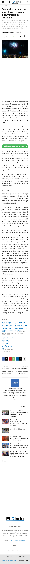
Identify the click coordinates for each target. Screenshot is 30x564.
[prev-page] (2, 460)
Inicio (3, 5)
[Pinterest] (10, 36)
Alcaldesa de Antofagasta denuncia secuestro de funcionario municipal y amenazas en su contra (21, 371)
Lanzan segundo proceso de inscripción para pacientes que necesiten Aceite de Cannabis (8, 371)
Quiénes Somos (13, 556)
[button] (2, 2)
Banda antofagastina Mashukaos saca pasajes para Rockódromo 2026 (19, 438)
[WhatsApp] (13, 36)
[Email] (20, 36)
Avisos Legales (22, 556)
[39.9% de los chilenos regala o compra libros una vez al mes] (5, 431)
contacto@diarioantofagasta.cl (18, 540)
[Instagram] (12, 550)
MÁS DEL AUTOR (22, 406)
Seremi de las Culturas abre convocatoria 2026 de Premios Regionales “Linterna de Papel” (19, 445)
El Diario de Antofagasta (8, 32)
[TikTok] (17, 550)
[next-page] (5, 460)
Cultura (6, 5)
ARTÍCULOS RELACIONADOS (9, 406)
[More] (24, 36)
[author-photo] (15, 386)
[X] (6, 36)
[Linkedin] (17, 36)
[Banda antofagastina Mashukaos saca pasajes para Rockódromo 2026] (5, 438)
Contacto (7, 556)
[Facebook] (3, 36)
